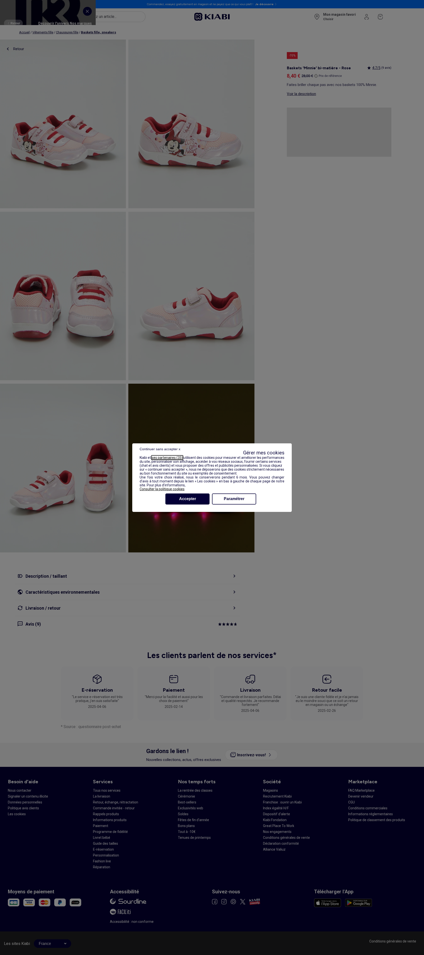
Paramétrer (234, 499)
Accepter (187, 499)
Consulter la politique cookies (162, 489)
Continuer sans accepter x (160, 449)
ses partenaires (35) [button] (167, 458)
